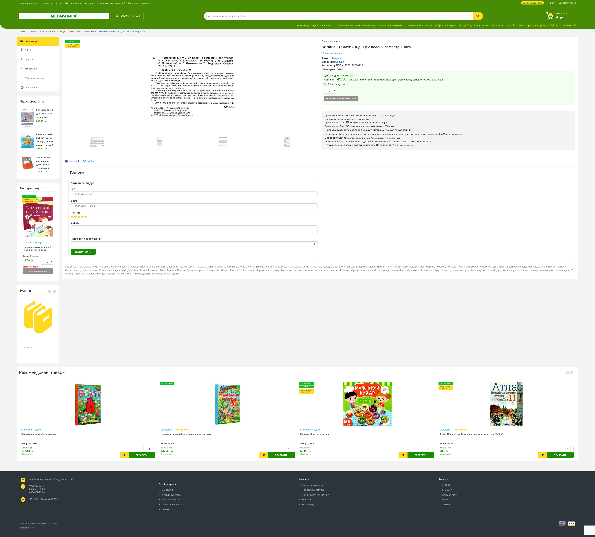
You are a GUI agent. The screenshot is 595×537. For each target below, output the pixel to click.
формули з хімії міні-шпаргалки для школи (463, 434)
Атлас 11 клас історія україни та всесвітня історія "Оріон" (332, 434)
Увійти (552, 3)
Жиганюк (34, 256)
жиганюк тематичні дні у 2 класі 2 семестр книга (37, 248)
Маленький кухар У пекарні (176, 434)
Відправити (83, 252)
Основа (339, 61)
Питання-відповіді (171, 499)
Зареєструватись (567, 3)
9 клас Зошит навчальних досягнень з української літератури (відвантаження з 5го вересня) (45, 168)
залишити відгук (33, 242)
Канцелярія (31, 68)
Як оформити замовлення (315, 494)
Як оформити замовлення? (111, 3)
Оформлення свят (34, 78)
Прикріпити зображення (86, 238)
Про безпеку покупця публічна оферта (61, 3)
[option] (38, 236)
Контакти (88, 3)
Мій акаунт (167, 489)
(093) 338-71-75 (37, 485)
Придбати (141, 455)
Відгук (75, 222)
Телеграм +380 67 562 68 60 (43, 498)
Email (74, 200)
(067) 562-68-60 (37, 489)
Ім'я (73, 188)
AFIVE (33, 528)
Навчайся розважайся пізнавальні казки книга (46, 434)
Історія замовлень (171, 494)
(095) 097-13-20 (37, 492)
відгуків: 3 (29, 429)
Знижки (447, 504)
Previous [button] (49, 291)
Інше (445, 499)
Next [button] (54, 291)
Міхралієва (452, 443)
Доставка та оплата (28, 3)
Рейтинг (76, 212)
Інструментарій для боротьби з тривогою (44, 113)
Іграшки (29, 59)
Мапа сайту (308, 504)
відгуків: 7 (308, 429)
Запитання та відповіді (139, 3)
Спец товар (31, 87)
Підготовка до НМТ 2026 (36, 340)
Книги (28, 50)
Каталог (130, 16)
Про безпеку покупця (313, 489)
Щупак (311, 443)
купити (32, 443)
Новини (166, 509)
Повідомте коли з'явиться (38, 272)
